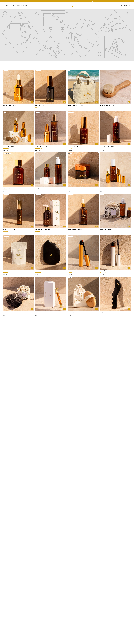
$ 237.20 (110, 229)
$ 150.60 (115, 312)
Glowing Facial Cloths (7, 312)
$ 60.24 (14, 312)
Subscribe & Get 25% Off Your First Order (9, 1)
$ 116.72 (112, 146)
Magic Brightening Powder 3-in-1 (9, 188)
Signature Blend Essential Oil (8, 229)
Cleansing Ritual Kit (103, 229)
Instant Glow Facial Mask (72, 188)
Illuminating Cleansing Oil (104, 146)
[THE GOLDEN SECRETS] (67, 5)
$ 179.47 (44, 188)
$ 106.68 (80, 229)
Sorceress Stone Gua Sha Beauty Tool (42, 270)
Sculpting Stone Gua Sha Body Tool (106, 312)
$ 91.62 (52, 270)
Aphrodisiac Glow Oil (71, 146)
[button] (8, 5)
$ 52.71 (16, 229)
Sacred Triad (102, 188)
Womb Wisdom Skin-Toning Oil (41, 229)
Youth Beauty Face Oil (7, 105)
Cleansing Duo (38, 188)
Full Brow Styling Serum (104, 270)
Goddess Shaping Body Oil (72, 229)
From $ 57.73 (46, 146)
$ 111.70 (50, 229)
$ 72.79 (43, 105)
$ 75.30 (80, 188)
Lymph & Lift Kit (6, 146)
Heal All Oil (37, 105)
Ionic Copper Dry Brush (72, 312)
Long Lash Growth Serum (72, 270)
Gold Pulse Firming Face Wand (40, 312)
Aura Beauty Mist (38, 146)
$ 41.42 (113, 105)
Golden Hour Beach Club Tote (73, 105)
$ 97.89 (111, 270)
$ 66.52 (15, 270)
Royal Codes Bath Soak (7, 270)
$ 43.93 (82, 105)
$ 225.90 (12, 146)
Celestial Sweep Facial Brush (105, 105)
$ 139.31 (14, 105)
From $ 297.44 (108, 188)
